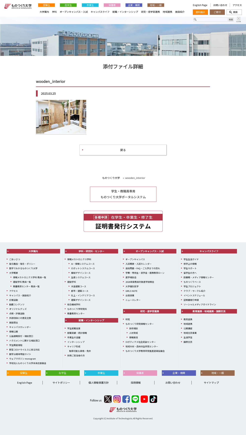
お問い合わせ (220, 5)
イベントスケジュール (194, 295)
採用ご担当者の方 (76, 355)
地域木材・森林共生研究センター (142, 346)
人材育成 (133, 332)
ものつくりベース (192, 281)
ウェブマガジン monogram (22, 358)
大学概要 (13, 272)
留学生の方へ (190, 272)
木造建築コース (78, 286)
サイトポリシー (61, 382)
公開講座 (188, 328)
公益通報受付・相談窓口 (21, 336)
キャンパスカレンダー (20, 327)
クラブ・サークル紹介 (194, 290)
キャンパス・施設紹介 (20, 295)
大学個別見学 (132, 286)
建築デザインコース (81, 299)
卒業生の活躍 (73, 337)
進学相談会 (131, 277)
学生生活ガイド (191, 259)
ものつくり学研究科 (77, 309)
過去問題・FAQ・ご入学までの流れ (143, 268)
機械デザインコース (81, 272)
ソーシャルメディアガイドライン (200, 304)
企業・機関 (134, 5)
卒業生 (90, 5)
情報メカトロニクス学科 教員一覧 (29, 277)
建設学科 (71, 281)
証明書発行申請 (191, 299)
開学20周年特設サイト (20, 354)
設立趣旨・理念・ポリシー (22, 263)
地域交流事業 (190, 332)
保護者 (112, 5)
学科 (54, 11)
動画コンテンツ (16, 304)
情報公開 (13, 331)
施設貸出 (13, 322)
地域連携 (167, 11)
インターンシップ (76, 341)
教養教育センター (76, 313)
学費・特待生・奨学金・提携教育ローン (145, 272)
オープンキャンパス (135, 259)
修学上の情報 (190, 263)
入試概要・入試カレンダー (139, 263)
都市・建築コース (79, 290)
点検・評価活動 (16, 313)
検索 (234, 12)
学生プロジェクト (192, 286)
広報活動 (13, 299)
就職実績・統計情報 (77, 332)
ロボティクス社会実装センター (141, 341)
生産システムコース (81, 277)
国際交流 (188, 341)
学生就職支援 (73, 328)
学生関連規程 (15, 345)
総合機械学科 (73, 304)
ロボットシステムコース (83, 268)
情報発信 (133, 337)
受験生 (46, 5)
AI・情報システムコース (83, 263)
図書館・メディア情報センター (199, 277)
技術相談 (133, 328)
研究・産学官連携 (150, 11)
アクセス (237, 5)
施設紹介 (180, 11)
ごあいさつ (14, 259)
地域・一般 (156, 5)
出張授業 (130, 295)
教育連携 (188, 319)
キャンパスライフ (100, 11)
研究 (128, 319)
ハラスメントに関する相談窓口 (24, 340)
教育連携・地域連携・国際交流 (209, 311)
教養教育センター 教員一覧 (26, 286)
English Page (200, 5)
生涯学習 (188, 337)
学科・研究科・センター (91, 251)
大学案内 (44, 11)
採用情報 (136, 382)
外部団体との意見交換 (20, 318)
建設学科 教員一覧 (22, 281)
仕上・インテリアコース (83, 295)
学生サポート (190, 268)
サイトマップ (211, 382)
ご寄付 (217, 12)
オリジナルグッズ (18, 309)
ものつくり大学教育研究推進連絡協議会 (145, 351)
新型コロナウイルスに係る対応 (24, 349)
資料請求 (200, 12)
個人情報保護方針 (99, 382)
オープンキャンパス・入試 (74, 11)
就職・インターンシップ (125, 11)
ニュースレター (133, 299)
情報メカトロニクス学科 (79, 259)
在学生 (68, 5)
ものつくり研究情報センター (140, 323)
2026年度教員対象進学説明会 (140, 281)
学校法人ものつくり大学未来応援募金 (27, 363)
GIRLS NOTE (131, 290)
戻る (123, 150)
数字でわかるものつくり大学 (23, 268)
